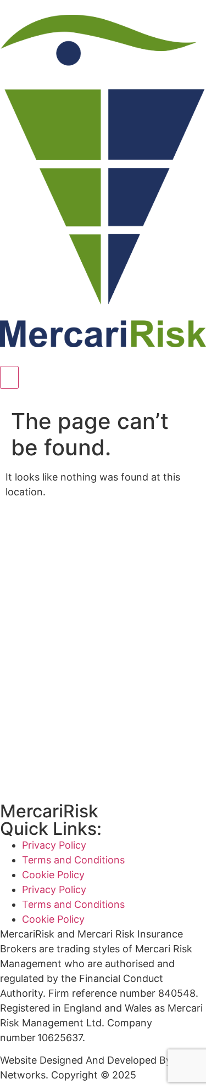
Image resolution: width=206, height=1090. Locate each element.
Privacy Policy (54, 845)
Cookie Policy (53, 874)
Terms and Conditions (73, 860)
